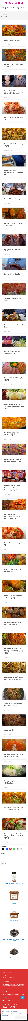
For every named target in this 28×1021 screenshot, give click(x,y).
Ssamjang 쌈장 (9, 730)
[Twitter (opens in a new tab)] (6, 3)
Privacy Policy (6, 975)
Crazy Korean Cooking (10, 8)
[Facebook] (11, 1007)
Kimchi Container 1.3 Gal (14, 920)
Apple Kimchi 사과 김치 (12, 40)
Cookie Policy (5, 1015)
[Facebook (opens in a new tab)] (9, 3)
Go (22, 997)
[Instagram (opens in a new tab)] (15, 3)
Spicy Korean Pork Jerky (12, 250)
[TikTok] (9, 1007)
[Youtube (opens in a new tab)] (19, 3)
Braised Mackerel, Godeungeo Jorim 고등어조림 (13, 172)
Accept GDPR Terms (8, 1000)
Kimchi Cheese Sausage (12, 199)
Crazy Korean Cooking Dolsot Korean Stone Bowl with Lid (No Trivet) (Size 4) (14, 939)
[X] (16, 1007)
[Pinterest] (14, 1007)
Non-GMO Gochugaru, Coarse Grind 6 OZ (14, 883)
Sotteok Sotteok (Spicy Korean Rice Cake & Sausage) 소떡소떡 (12, 488)
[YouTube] (6, 1007)
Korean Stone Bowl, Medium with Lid (14, 957)
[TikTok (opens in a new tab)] (22, 3)
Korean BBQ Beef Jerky (12, 274)
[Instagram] (4, 1007)
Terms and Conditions (7, 972)
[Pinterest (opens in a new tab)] (12, 3)
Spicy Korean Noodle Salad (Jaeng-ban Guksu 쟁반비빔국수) (13, 651)
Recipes (5, 16)
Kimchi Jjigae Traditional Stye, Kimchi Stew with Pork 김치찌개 (13, 836)
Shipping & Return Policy (8, 977)
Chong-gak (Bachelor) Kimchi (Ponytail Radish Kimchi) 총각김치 (12, 516)
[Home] (1, 16)
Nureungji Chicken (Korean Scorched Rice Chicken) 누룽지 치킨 (14, 406)
